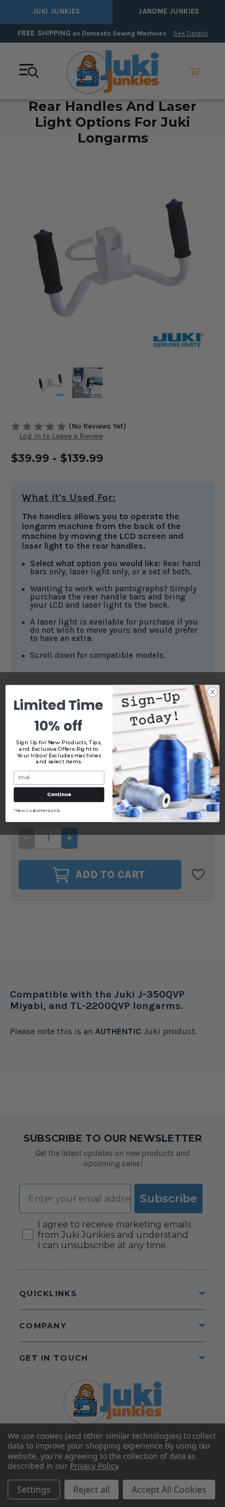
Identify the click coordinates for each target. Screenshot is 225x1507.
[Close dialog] (212, 692)
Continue (59, 794)
